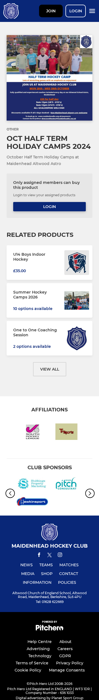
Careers (65, 648)
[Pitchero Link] (49, 629)
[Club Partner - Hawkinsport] (32, 502)
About (65, 641)
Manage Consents (67, 670)
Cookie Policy (28, 670)
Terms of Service (32, 663)
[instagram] (60, 555)
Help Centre (40, 641)
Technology (39, 655)
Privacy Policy (69, 663)
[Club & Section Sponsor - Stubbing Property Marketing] (32, 484)
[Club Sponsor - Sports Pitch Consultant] (66, 484)
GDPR (65, 655)
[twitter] (49, 556)
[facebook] (39, 555)
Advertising (38, 648)
